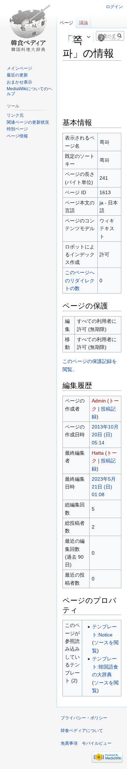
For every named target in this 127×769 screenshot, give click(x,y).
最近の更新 (17, 75)
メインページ (19, 68)
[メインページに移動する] (28, 28)
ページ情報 (17, 136)
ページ (66, 22)
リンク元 (15, 115)
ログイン (114, 6)
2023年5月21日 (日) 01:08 (104, 487)
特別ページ (17, 129)
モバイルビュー (96, 743)
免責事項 (69, 743)
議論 (83, 22)
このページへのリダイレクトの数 (80, 280)
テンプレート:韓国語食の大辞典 (105, 666)
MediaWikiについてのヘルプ (29, 91)
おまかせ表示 (19, 82)
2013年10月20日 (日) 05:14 (105, 434)
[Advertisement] (91, 88)
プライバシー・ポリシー (84, 717)
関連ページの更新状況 (28, 122)
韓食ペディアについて (82, 730)
